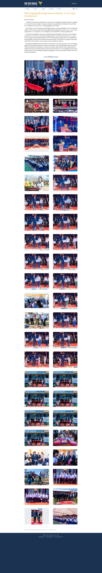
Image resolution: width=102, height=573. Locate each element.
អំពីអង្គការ (28, 9)
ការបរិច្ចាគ (43, 9)
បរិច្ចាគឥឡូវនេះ (74, 3)
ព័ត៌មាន (59, 9)
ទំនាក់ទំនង (52, 9)
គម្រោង (35, 9)
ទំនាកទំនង (54, 535)
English (76, 8)
